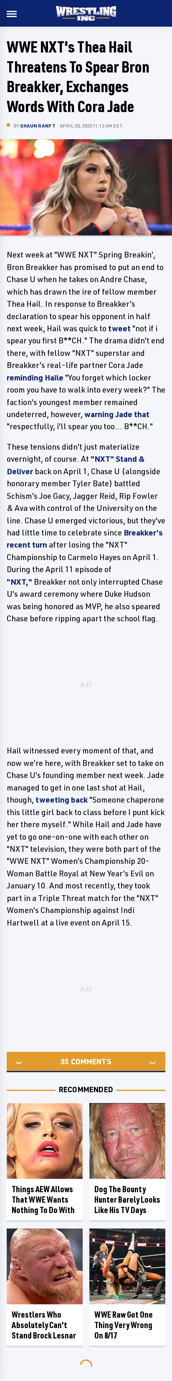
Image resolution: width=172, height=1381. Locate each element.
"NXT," (19, 582)
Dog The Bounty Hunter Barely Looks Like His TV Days (127, 1199)
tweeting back (61, 800)
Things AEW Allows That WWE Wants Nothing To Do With (43, 1199)
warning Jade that (116, 414)
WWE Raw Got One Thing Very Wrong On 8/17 (123, 1325)
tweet (119, 328)
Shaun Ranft (38, 126)
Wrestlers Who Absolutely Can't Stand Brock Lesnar (44, 1325)
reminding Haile (35, 378)
